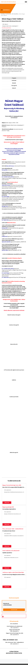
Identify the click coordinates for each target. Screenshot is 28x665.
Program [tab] (14, 78)
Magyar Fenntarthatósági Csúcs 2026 (11, 485)
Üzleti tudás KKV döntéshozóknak (8, 1)
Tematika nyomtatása (6, 27)
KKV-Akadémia (15, 14)
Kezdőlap (3, 14)
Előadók (14, 83)
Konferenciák (8, 14)
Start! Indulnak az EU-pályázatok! (10, 550)
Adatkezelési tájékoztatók (14, 653)
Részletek (7, 502)
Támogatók (14, 85)
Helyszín (14, 88)
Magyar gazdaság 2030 (8, 507)
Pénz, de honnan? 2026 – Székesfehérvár (12, 529)
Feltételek (14, 80)
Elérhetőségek (14, 651)
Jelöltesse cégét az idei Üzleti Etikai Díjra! (13, 572)
